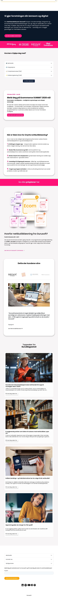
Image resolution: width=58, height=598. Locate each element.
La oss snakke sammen (13, 36)
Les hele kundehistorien (14, 328)
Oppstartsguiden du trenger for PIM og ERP (19, 525)
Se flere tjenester (28, 81)
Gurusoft (29, 595)
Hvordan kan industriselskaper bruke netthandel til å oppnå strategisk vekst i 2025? (25, 385)
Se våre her (29, 182)
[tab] (12, 274)
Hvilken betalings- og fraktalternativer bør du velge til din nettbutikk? (28, 478)
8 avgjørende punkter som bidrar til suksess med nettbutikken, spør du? (27, 432)
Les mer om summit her (15, 115)
